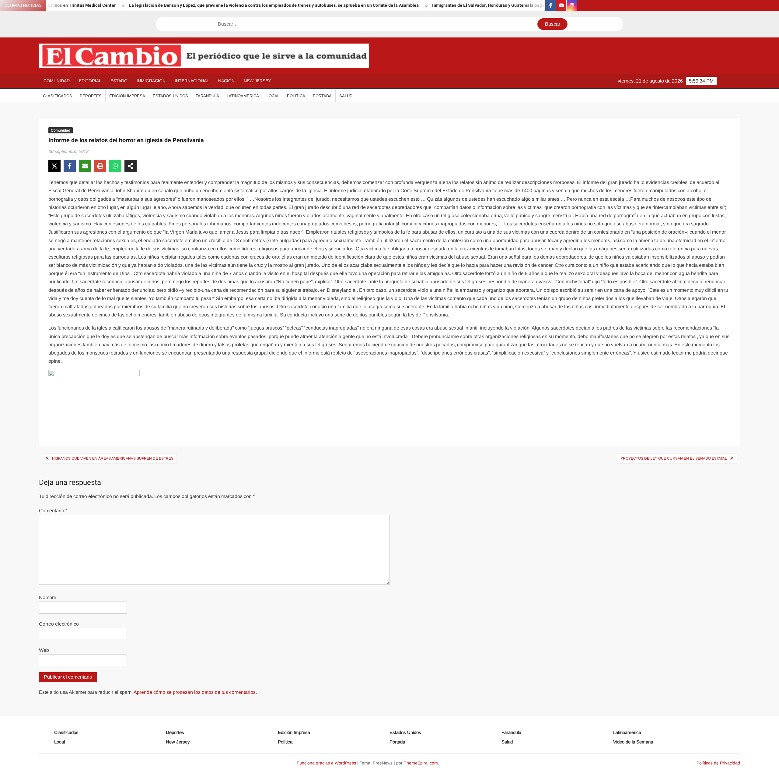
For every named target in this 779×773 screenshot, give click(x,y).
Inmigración (151, 80)
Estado (119, 80)
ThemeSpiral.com (421, 763)
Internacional (192, 80)
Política (296, 96)
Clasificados (57, 96)
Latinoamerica (243, 96)
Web (44, 650)
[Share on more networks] (130, 166)
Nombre (47, 597)
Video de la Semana (633, 741)
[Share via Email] (85, 166)
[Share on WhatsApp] (115, 166)
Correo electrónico (59, 624)
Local (273, 96)
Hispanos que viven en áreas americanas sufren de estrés (112, 458)
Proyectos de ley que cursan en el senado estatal (673, 458)
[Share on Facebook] (70, 166)
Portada (322, 96)
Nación (226, 80)
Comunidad (57, 80)
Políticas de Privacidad (718, 763)
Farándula (207, 96)
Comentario (53, 510)
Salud (345, 96)
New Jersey (257, 80)
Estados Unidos (170, 96)
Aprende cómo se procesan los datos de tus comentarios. (195, 692)
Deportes (91, 96)
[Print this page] (100, 166)
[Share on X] (54, 166)
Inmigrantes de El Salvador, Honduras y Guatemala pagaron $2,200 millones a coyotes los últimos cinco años (515, 5)
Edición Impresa (127, 96)
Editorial (90, 80)
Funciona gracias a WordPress (326, 763)
